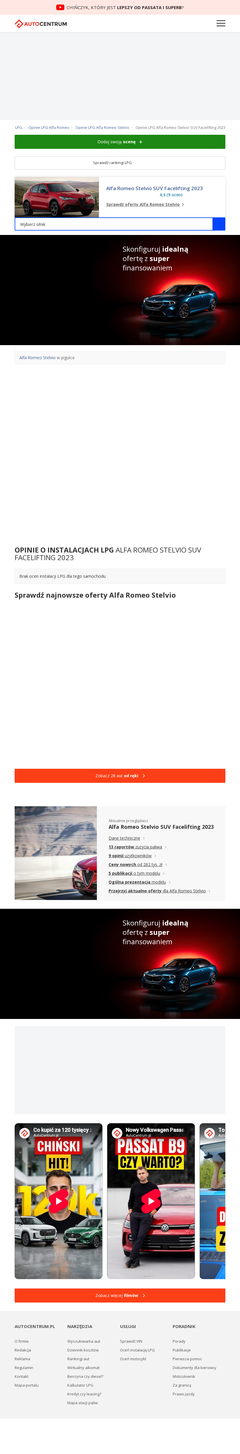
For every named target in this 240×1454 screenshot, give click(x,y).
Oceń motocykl (133, 1358)
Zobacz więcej (116, 1295)
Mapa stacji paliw (82, 1402)
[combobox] (120, 224)
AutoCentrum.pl (41, 23)
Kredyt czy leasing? (84, 1394)
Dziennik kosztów (83, 1350)
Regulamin (24, 1367)
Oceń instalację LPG (137, 1350)
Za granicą (182, 1385)
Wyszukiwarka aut (83, 1341)
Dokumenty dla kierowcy (194, 1367)
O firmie (22, 1341)
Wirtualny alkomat (83, 1367)
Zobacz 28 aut (116, 775)
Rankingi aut (78, 1358)
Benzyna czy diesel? (85, 1376)
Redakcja (23, 1350)
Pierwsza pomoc (187, 1358)
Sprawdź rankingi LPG (113, 162)
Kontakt (21, 1376)
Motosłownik (184, 1376)
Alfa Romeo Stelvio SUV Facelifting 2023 (154, 188)
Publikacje (182, 1350)
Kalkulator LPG (80, 1385)
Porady (179, 1341)
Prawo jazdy (184, 1394)
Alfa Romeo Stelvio (37, 357)
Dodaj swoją (116, 141)
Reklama (22, 1358)
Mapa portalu (27, 1385)
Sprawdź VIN (131, 1341)
